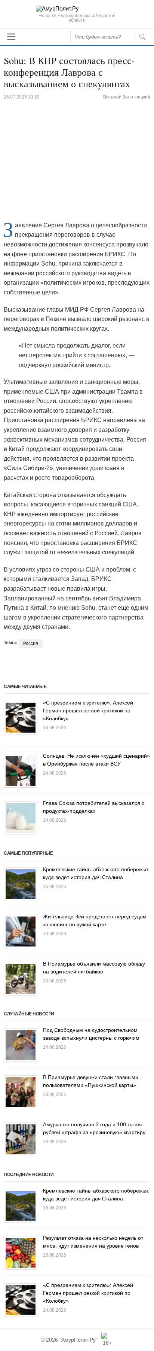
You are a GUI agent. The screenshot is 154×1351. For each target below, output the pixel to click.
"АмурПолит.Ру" (78, 1340)
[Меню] (11, 37)
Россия (30, 643)
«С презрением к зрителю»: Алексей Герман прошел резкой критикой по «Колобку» (88, 710)
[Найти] (142, 37)
